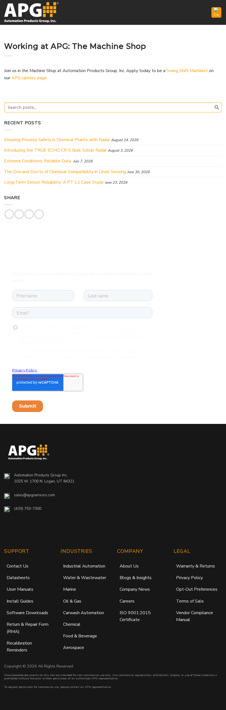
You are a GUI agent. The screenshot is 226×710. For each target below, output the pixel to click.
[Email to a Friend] (29, 214)
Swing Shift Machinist (187, 71)
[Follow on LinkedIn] (35, 528)
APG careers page (29, 78)
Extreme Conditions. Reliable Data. (38, 161)
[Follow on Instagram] (21, 528)
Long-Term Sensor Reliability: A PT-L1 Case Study (54, 182)
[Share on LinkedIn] (39, 214)
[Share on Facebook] (9, 214)
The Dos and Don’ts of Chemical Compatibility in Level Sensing (65, 172)
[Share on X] (19, 214)
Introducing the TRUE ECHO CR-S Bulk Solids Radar (55, 150)
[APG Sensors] (31, 12)
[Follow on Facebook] (9, 528)
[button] (204, 12)
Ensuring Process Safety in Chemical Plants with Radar (57, 140)
